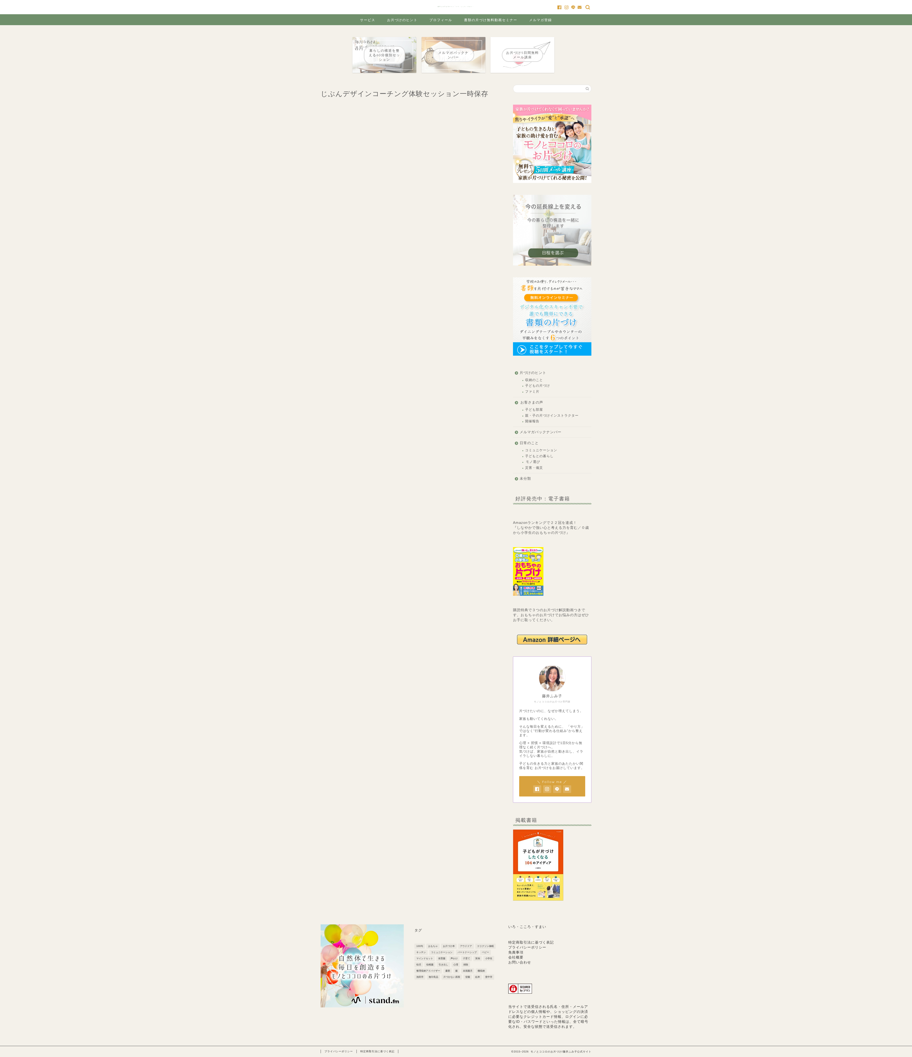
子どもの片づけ (537, 385)
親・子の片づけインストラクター (552, 415)
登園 (467, 977)
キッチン (421, 952)
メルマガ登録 (540, 20)
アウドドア (466, 946)
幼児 (418, 964)
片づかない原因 (451, 977)
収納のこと (534, 380)
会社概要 (515, 957)
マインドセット (424, 958)
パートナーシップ (467, 952)
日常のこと (529, 443)
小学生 (488, 958)
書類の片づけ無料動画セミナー (490, 20)
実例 (477, 958)
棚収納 (481, 970)
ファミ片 (532, 391)
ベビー (485, 952)
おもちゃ (433, 946)
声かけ (454, 958)
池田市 (419, 977)
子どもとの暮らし (539, 456)
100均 (419, 946)
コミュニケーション (541, 450)
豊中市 (488, 977)
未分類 (525, 478)
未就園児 (467, 970)
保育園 (441, 958)
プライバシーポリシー (527, 947)
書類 (447, 970)
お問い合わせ (519, 962)
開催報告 (532, 421)
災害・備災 (534, 468)
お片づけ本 (449, 946)
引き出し (443, 964)
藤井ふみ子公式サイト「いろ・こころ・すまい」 (456, 6)
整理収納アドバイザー (428, 970)
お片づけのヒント (402, 20)
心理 (455, 964)
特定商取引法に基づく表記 (531, 942)
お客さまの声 (531, 402)
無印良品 (433, 977)
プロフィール (440, 20)
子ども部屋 (534, 409)
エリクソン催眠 (485, 946)
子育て (466, 958)
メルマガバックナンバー (540, 432)
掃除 (465, 964)
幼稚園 (429, 964)
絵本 (477, 977)
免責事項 (515, 952)
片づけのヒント (533, 373)
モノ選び (533, 462)
